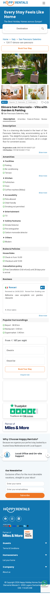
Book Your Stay (25, 48)
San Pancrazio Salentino (30, 39)
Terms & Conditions (11, 548)
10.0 (5, 102)
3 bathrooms (32, 102)
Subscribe (25, 495)
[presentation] (48, 455)
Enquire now (25, 375)
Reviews (44, 119)
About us (6, 572)
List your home (9, 560)
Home (5, 39)
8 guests (12, 102)
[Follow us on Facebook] (5, 518)
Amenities (22, 119)
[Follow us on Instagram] (12, 518)
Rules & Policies (33, 119)
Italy (14, 39)
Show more (43, 152)
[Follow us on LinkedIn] (18, 518)
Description (9, 119)
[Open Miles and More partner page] (13, 534)
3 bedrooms (21, 102)
